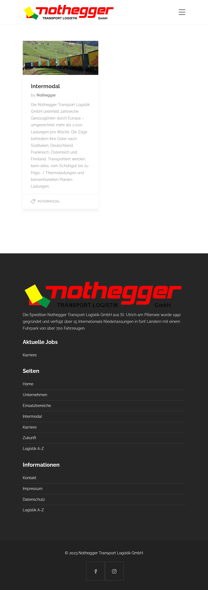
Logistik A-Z (33, 448)
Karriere (30, 355)
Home (28, 384)
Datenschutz (34, 499)
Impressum (33, 488)
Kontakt (29, 478)
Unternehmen (35, 395)
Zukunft (29, 438)
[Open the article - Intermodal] (60, 58)
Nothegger (46, 95)
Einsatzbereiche (37, 405)
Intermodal (49, 201)
